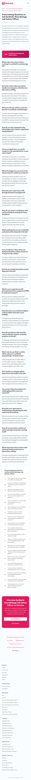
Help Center (5, 707)
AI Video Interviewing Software (9, 714)
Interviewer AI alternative (8, 728)
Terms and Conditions (7, 763)
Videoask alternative (7, 730)
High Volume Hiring (6, 712)
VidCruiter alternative (7, 735)
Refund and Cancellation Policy (9, 770)
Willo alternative (6, 721)
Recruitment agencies (7, 746)
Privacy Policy (5, 765)
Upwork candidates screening (9, 751)
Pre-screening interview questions (15, 8)
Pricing (3, 667)
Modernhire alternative (7, 733)
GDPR (3, 679)
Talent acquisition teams (8, 749)
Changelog (4, 688)
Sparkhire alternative (7, 725)
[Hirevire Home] (7, 3)
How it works (5, 670)
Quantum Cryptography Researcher (15, 647)
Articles (4, 697)
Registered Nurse (20, 640)
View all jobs (15, 650)
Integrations (5, 675)
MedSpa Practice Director (15, 644)
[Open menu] (27, 3)
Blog (3, 695)
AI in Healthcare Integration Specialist (15, 637)
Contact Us (4, 760)
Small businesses (6, 744)
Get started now (15, 619)
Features (4, 677)
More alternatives (6, 737)
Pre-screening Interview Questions (10, 705)
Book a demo (15, 623)
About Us (4, 758)
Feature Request (6, 686)
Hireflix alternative (6, 723)
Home (3, 8)
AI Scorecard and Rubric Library (10, 702)
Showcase (4, 672)
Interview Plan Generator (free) (9, 700)
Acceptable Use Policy (7, 767)
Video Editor (10, 640)
